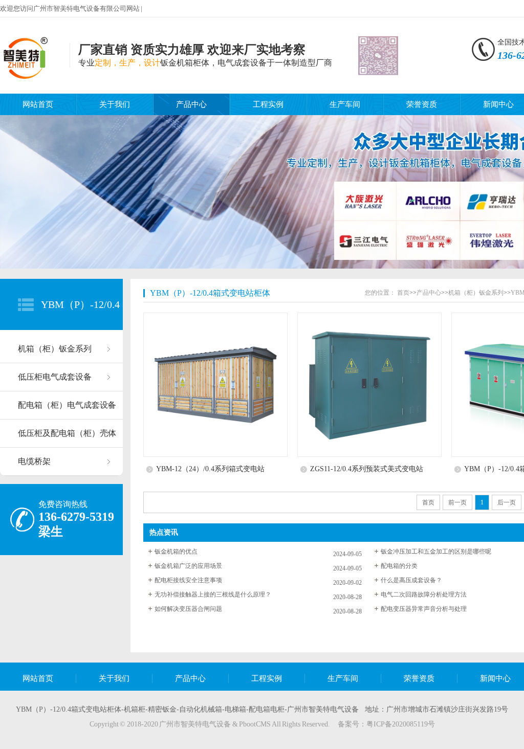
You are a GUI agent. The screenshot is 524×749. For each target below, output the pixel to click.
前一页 (457, 502)
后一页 (506, 502)
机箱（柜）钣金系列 (55, 348)
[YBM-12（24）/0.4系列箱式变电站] (217, 385)
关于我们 (114, 104)
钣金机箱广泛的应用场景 (188, 565)
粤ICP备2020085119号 (400, 724)
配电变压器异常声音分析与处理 (424, 608)
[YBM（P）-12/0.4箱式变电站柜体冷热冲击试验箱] (28, 76)
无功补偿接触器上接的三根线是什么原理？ (213, 594)
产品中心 (191, 104)
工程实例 (268, 104)
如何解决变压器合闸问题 (188, 608)
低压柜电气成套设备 (55, 376)
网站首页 (38, 104)
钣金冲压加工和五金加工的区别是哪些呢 (436, 551)
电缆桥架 (34, 461)
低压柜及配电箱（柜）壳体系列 (67, 438)
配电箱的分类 (399, 565)
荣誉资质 (421, 104)
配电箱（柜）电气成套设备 (67, 405)
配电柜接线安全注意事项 (188, 580)
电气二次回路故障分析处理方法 (424, 594)
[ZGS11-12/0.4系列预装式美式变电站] (371, 385)
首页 (403, 292)
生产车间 (345, 104)
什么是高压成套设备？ (411, 580)
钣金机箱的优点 (176, 551)
